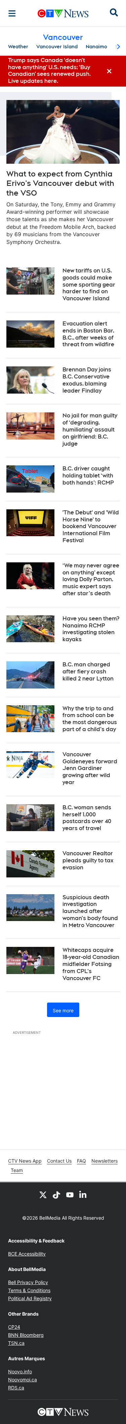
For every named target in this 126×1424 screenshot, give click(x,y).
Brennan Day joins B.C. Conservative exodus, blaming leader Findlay (86, 380)
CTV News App (25, 1161)
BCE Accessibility (27, 1254)
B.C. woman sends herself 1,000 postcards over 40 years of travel (86, 817)
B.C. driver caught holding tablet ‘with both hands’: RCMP (88, 475)
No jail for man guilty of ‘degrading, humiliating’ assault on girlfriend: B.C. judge (89, 429)
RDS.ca (16, 1387)
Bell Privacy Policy (28, 1282)
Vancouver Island (57, 46)
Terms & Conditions (29, 1290)
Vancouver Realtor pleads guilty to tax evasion (88, 860)
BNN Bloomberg (26, 1335)
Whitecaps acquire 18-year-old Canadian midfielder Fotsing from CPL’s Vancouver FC (90, 964)
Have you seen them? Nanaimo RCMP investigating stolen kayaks (90, 629)
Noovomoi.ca (22, 1379)
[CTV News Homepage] (63, 13)
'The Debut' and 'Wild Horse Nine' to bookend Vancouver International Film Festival (90, 526)
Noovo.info (20, 1371)
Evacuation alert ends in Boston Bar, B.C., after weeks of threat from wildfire (88, 334)
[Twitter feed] (43, 1194)
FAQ (81, 1161)
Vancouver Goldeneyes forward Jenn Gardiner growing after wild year (89, 768)
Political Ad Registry (30, 1298)
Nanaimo (96, 46)
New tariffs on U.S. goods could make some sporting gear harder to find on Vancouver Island (88, 284)
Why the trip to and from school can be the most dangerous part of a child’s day (89, 718)
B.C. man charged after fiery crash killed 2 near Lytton (88, 671)
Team (17, 1170)
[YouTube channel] (70, 1194)
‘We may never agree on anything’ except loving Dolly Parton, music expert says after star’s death (90, 579)
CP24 (14, 1327)
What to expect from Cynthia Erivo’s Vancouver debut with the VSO (60, 183)
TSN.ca (16, 1343)
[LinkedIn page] (83, 1194)
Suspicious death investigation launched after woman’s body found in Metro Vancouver (90, 911)
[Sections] (12, 13)
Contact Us (59, 1161)
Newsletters (104, 1161)
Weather (18, 46)
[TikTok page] (56, 1194)
